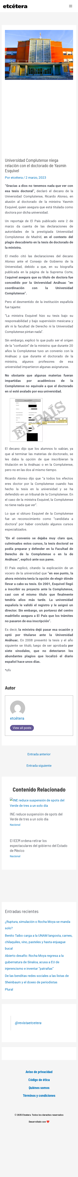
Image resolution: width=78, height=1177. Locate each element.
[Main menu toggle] (70, 6)
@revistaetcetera (28, 1023)
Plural (9, 989)
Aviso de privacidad (39, 1072)
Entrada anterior (39, 754)
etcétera (17, 718)
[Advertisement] (39, 119)
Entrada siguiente (39, 765)
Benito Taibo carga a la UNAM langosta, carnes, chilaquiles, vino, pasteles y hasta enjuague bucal (38, 942)
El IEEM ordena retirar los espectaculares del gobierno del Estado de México (38, 845)
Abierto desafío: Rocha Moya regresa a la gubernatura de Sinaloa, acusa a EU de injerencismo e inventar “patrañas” (34, 962)
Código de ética (39, 1080)
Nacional (15, 824)
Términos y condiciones (39, 1095)
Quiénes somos (39, 1088)
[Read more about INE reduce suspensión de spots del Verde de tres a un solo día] (39, 802)
